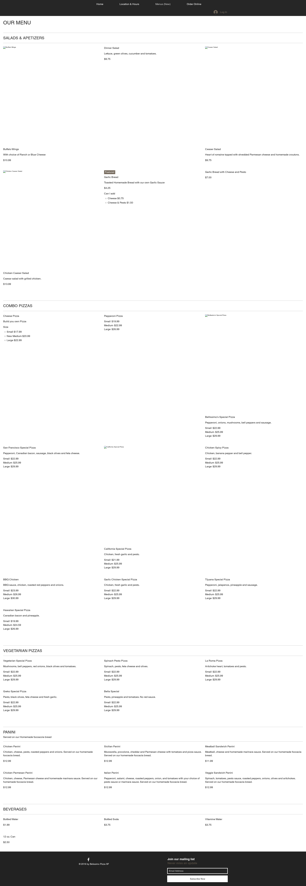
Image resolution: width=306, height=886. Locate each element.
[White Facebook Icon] (88, 859)
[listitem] (114, 198)
